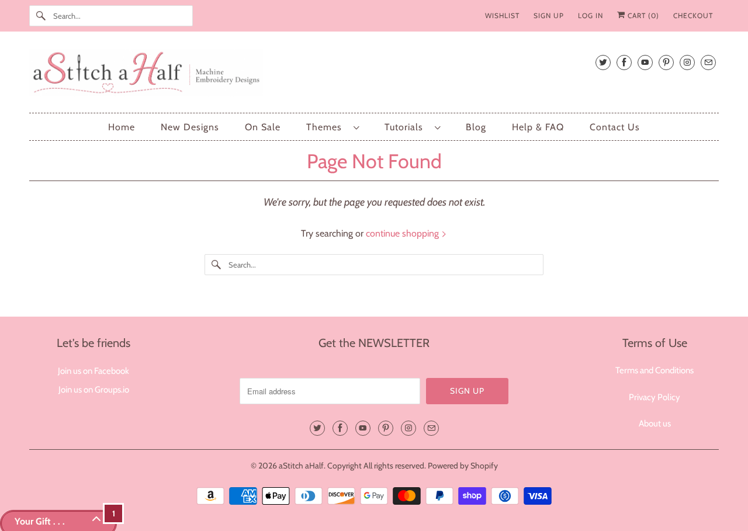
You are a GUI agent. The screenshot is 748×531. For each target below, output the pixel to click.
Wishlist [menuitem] (502, 15)
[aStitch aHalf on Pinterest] (666, 62)
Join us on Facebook (93, 371)
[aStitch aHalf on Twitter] (603, 62)
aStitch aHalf (301, 465)
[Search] (41, 15)
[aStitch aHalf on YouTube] (645, 62)
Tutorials (407, 127)
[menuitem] (332, 127)
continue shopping (403, 233)
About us (655, 423)
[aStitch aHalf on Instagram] (687, 62)
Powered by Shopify (463, 465)
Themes (327, 127)
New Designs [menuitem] (190, 127)
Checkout (693, 15)
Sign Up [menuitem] (549, 15)
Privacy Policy (654, 397)
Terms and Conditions (654, 370)
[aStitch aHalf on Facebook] (624, 62)
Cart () (642, 15)
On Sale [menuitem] (262, 127)
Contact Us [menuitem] (615, 127)
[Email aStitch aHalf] (708, 62)
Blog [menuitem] (476, 127)
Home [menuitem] (121, 127)
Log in (590, 15)
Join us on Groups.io (93, 389)
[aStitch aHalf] (374, 75)
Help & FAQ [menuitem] (538, 127)
